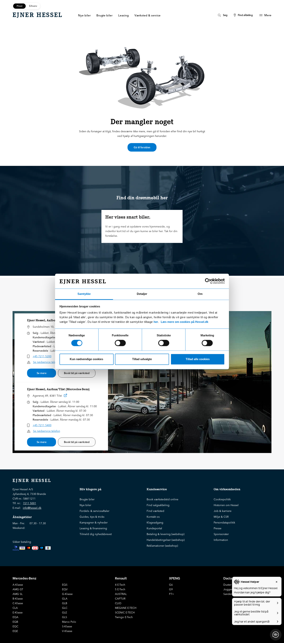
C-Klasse (18, 603)
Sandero (228, 594)
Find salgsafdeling (158, 505)
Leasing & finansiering (93, 528)
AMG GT (18, 589)
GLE (64, 612)
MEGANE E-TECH (125, 608)
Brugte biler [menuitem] (104, 15)
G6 (171, 584)
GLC (64, 608)
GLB (64, 603)
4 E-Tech (120, 584)
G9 (171, 589)
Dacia (227, 578)
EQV (65, 589)
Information (221, 540)
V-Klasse (67, 631)
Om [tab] (200, 293)
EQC (15, 626)
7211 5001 (29, 503)
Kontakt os (153, 516)
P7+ (171, 594)
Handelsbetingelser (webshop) (166, 540)
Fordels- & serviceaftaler (94, 511)
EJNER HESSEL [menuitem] (38, 15)
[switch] (120, 343)
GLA (64, 598)
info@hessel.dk (32, 508)
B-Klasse (18, 598)
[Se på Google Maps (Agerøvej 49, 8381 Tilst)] (65, 396)
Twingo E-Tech (124, 617)
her (156, 321)
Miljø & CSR (221, 516)
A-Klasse (18, 584)
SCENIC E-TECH (125, 612)
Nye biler (85, 505)
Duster (227, 584)
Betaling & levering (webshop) (165, 534)
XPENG (174, 578)
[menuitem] (222, 15)
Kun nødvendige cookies (86, 359)
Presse (217, 528)
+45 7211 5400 (42, 425)
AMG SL (18, 594)
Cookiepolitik (222, 499)
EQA (15, 617)
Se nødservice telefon (46, 362)
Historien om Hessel (226, 505)
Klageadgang (155, 522)
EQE (15, 631)
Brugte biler (87, 499)
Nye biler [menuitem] (84, 15)
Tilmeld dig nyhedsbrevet (96, 534)
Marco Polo (69, 621)
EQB (15, 621)
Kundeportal (154, 528)
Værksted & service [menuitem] (147, 15)
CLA (15, 608)
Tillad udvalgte (142, 359)
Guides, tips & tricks (92, 516)
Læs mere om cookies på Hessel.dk (184, 321)
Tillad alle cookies (198, 359)
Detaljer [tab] (142, 293)
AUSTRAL (121, 594)
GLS (64, 617)
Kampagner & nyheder (94, 522)
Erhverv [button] (33, 5)
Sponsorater (221, 534)
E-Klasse (18, 612)
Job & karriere (222, 511)
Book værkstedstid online (162, 499)
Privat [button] (19, 5)
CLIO (118, 603)
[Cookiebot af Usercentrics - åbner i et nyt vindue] (208, 281)
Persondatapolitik (224, 522)
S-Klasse (67, 626)
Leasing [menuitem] (123, 15)
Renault (121, 578)
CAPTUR (120, 598)
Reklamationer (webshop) (162, 545)
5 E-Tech (120, 589)
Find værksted (155, 511)
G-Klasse (67, 594)
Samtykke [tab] (84, 293)
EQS (64, 584)
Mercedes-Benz (24, 578)
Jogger (227, 589)
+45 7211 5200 (42, 356)
